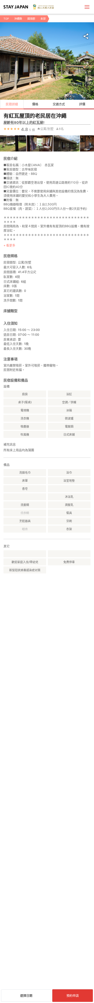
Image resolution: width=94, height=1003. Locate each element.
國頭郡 (31, 18)
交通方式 (59, 104)
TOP (6, 18)
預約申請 (72, 995)
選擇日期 (26, 995)
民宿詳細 (12, 104)
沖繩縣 (18, 18)
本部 (43, 18)
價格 (35, 104)
